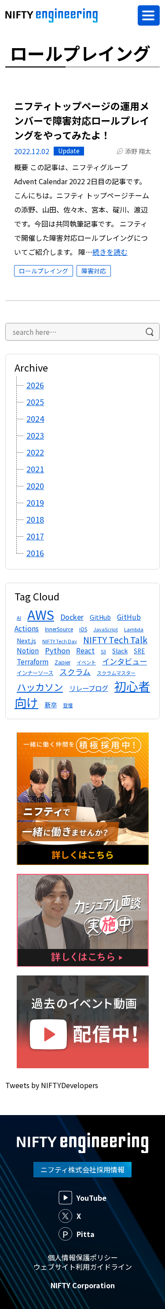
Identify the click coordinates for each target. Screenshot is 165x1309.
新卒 (50, 704)
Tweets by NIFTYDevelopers (51, 1085)
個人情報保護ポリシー (83, 1257)
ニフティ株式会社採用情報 (82, 1169)
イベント (86, 662)
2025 (35, 401)
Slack (120, 650)
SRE (139, 651)
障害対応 (93, 270)
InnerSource (59, 629)
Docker (72, 616)
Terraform (32, 661)
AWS (40, 614)
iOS (83, 629)
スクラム (75, 671)
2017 (35, 536)
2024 (35, 418)
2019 (35, 502)
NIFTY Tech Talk (115, 639)
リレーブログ (88, 688)
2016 (35, 552)
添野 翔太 (138, 151)
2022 (35, 452)
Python (57, 650)
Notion (28, 650)
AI (19, 617)
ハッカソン (40, 687)
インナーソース (35, 673)
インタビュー (124, 661)
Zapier (62, 662)
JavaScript (105, 629)
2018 (35, 519)
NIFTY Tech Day (59, 641)
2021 (35, 468)
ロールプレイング (43, 270)
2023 (35, 435)
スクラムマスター (116, 672)
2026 (35, 385)
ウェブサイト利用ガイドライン (82, 1266)
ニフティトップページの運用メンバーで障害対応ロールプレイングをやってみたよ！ (81, 120)
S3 (103, 651)
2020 (35, 485)
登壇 (68, 705)
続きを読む (110, 252)
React (85, 650)
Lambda (133, 629)
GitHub (100, 617)
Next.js (26, 641)
